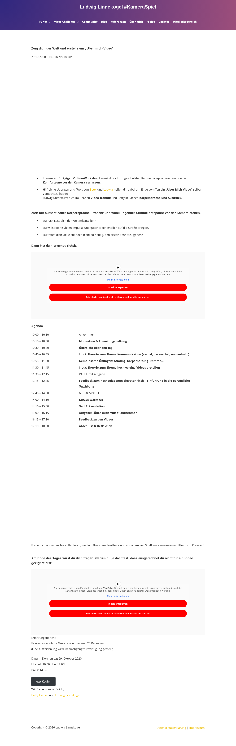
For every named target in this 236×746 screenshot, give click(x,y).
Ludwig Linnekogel (67, 695)
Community (90, 22)
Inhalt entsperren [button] (118, 287)
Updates (163, 22)
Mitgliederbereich (185, 22)
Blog (104, 22)
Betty (93, 189)
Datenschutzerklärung (171, 728)
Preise (151, 22)
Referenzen (118, 22)
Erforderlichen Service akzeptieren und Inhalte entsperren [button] (118, 297)
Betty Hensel (39, 695)
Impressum (197, 728)
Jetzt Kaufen (43, 681)
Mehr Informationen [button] (118, 279)
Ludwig (108, 189)
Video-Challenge (64, 22)
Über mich (136, 22)
